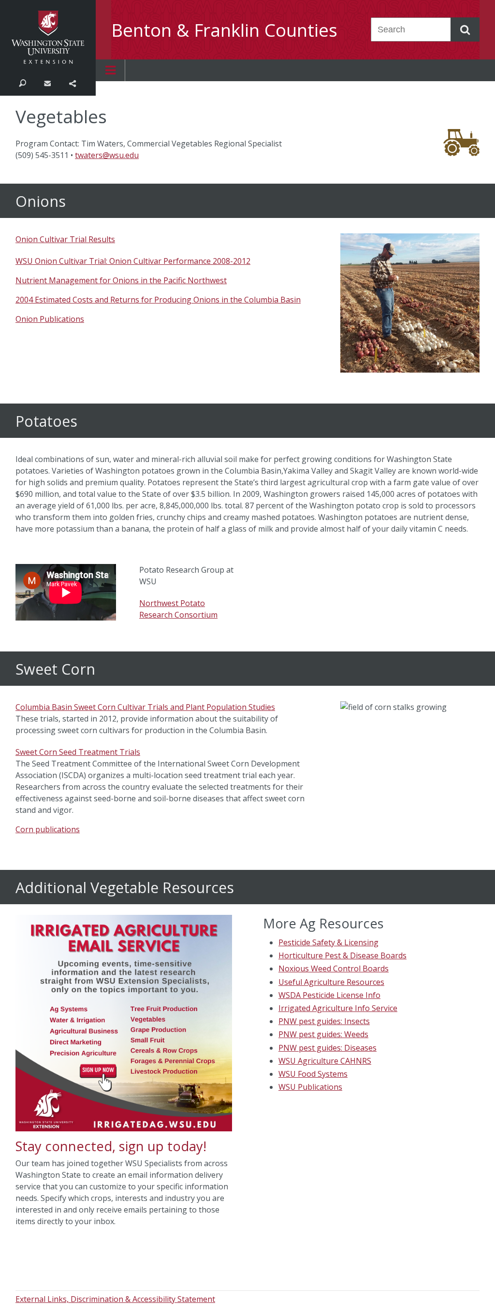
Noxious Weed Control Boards (333, 968)
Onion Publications (49, 319)
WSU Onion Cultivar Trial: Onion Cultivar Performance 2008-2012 (132, 261)
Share (72, 82)
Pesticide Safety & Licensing (328, 942)
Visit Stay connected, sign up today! (124, 1071)
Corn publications (47, 829)
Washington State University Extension (48, 37)
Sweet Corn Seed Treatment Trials (77, 752)
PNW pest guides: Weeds (323, 1034)
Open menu (110, 70)
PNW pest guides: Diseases (327, 1047)
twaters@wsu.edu (107, 155)
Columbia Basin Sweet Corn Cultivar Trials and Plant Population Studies (145, 707)
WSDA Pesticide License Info (329, 995)
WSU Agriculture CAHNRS (324, 1060)
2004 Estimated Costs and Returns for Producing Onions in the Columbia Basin (158, 299)
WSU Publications (310, 1087)
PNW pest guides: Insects (324, 1021)
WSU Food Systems (313, 1074)
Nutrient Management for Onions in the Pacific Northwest (121, 280)
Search (22, 82)
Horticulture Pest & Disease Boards (342, 955)
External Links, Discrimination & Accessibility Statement (115, 1299)
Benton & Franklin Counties (224, 30)
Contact (47, 82)
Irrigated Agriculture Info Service (337, 1008)
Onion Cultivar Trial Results (65, 239)
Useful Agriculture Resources (331, 982)
